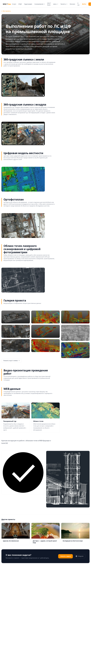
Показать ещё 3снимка (10, 360)
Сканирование (38, 4)
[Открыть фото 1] (23, 85)
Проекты (63, 4)
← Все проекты (6, 11)
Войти (84, 4)
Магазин (72, 4)
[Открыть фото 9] (75, 350)
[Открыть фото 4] (45, 317)
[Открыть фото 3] (15, 345)
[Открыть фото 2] (15, 331)
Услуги (14, 4)
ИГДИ (20, 4)
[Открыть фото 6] (45, 345)
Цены (55, 4)
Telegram (80, 556)
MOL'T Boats (49, 4)
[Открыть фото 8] (75, 333)
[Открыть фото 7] (75, 317)
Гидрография (28, 4)
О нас (78, 4)
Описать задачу (65, 556)
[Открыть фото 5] (45, 331)
